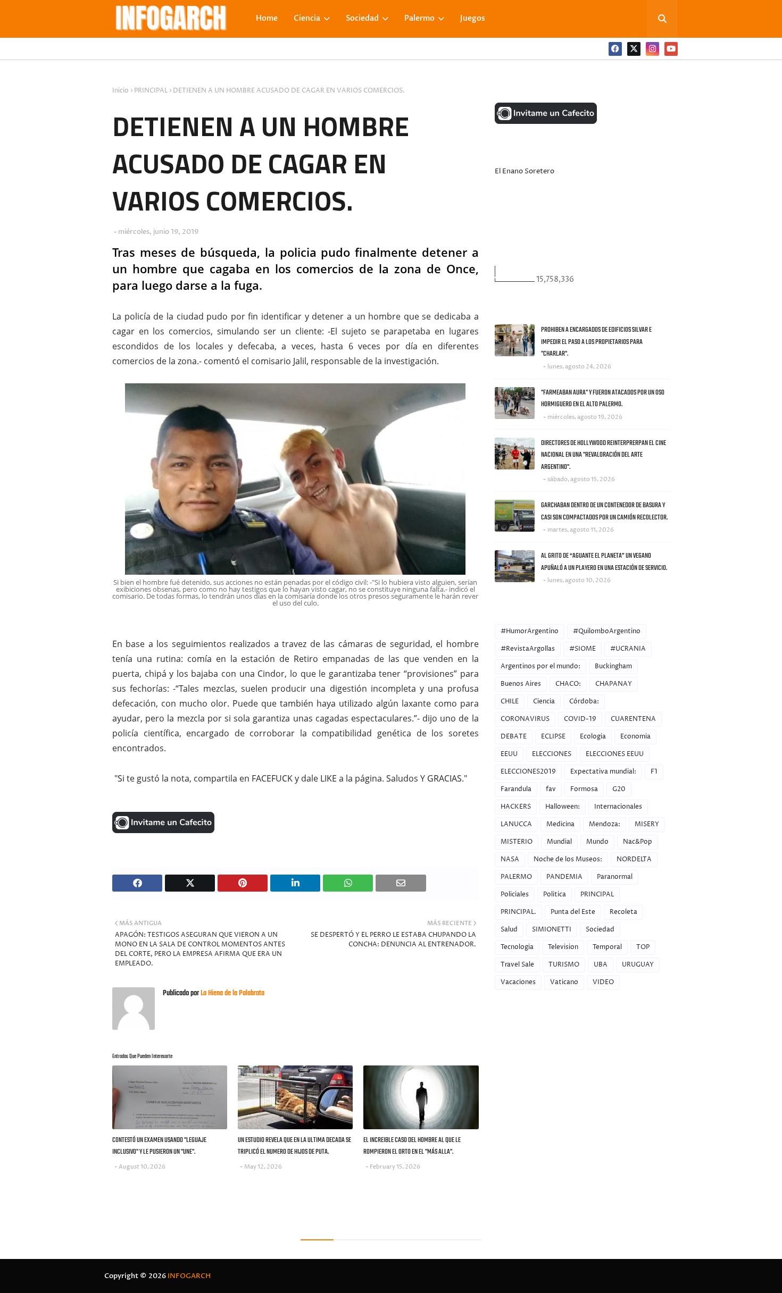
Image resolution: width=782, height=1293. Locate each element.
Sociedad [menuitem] (362, 18)
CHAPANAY (613, 684)
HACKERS (516, 806)
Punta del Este (573, 912)
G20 (619, 789)
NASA (510, 859)
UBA (601, 964)
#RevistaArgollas (528, 648)
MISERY (647, 824)
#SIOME (582, 648)
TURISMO (563, 964)
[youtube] (671, 49)
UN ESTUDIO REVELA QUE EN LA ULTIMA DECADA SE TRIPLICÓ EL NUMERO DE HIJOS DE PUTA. (294, 1146)
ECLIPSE (553, 736)
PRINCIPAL (151, 90)
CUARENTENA (633, 719)
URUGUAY (638, 964)
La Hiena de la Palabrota (231, 993)
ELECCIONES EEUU (615, 754)
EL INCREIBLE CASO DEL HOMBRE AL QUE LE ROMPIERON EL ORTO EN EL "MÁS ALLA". (412, 1146)
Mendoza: (604, 824)
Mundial (559, 841)
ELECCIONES (551, 754)
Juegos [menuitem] (472, 18)
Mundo (597, 841)
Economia (635, 736)
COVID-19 (580, 719)
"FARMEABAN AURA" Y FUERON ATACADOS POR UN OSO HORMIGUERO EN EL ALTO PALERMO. (602, 398)
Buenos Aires (521, 684)
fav (551, 789)
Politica (554, 894)
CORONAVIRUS (525, 719)
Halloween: (562, 806)
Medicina (560, 824)
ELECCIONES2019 (528, 771)
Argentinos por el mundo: (540, 666)
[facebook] (615, 49)
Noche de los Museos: (568, 859)
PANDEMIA (564, 876)
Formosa (584, 789)
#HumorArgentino (530, 631)
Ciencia (544, 701)
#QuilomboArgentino (606, 631)
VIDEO (603, 982)
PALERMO (516, 876)
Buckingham (613, 666)
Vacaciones (518, 982)
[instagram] (652, 49)
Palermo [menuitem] (419, 18)
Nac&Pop (637, 841)
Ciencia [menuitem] (307, 18)
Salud (509, 929)
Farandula (516, 789)
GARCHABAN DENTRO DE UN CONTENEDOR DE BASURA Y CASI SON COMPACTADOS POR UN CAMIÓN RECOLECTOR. (604, 511)
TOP (643, 947)
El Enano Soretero (524, 171)
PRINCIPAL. (518, 912)
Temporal (607, 947)
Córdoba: (584, 701)
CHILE (510, 701)
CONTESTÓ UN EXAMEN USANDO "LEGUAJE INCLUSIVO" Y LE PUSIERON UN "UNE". (159, 1146)
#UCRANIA (628, 648)
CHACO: (568, 684)
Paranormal (615, 876)
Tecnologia (517, 947)
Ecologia (593, 736)
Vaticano (564, 982)
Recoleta (623, 912)
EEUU (509, 754)
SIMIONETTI (551, 929)
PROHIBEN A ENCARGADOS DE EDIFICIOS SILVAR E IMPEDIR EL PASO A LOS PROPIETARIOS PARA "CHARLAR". (596, 341)
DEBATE (514, 736)
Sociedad (600, 929)
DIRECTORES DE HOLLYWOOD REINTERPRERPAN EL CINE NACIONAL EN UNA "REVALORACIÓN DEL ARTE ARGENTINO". (603, 455)
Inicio (120, 90)
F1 (654, 771)
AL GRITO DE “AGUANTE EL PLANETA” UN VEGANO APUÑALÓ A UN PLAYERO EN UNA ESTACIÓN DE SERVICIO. (604, 562)
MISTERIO (517, 841)
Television (563, 947)
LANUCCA (516, 824)
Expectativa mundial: (603, 771)
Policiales (515, 894)
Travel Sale (517, 964)
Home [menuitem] (267, 18)
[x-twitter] (633, 49)
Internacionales (618, 806)
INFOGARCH (189, 1276)
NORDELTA (634, 859)
